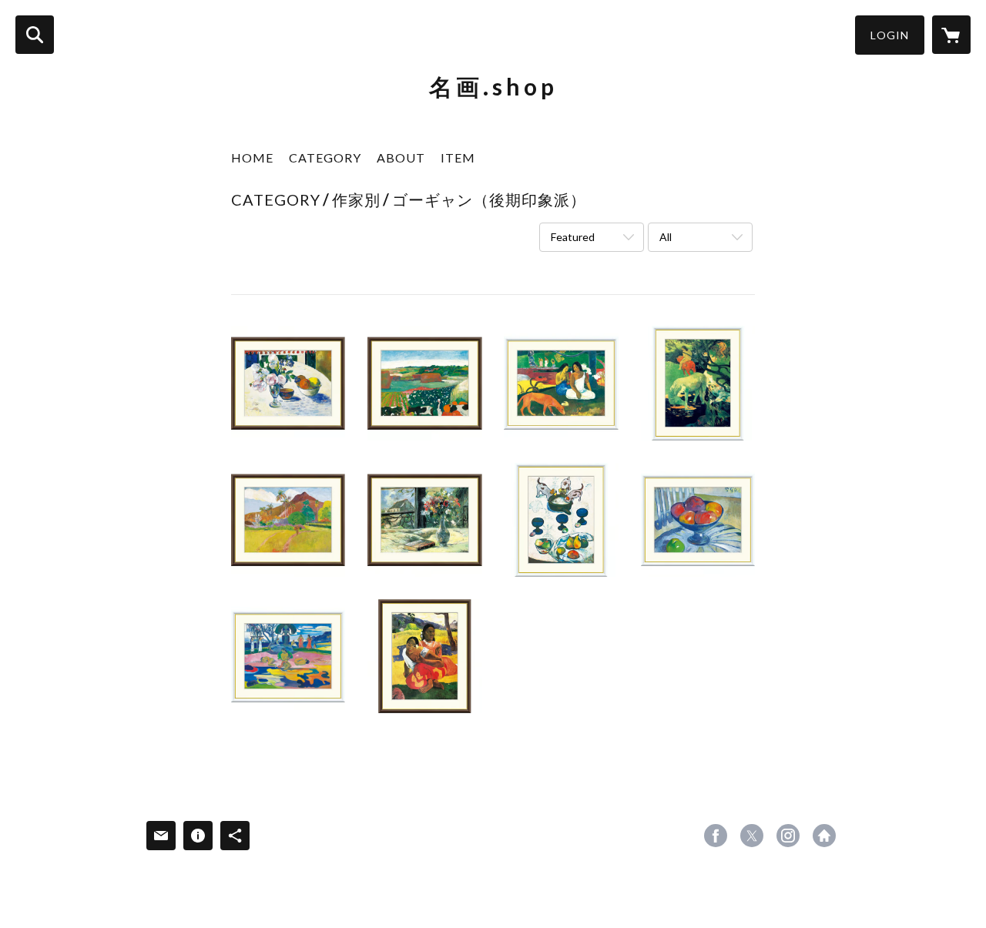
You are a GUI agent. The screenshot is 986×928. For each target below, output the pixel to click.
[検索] (34, 34)
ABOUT (401, 157)
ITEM (458, 157)
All (665, 236)
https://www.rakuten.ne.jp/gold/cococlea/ (824, 835)
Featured (573, 236)
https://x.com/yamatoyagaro (751, 835)
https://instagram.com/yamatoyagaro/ (788, 835)
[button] (889, 35)
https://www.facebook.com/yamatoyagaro (715, 835)
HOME (252, 157)
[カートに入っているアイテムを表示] (951, 34)
